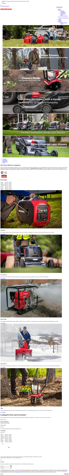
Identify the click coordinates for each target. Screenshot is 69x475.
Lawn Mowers (5, 159)
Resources (60, 21)
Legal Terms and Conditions (5, 449)
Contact (62, 23)
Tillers (62, 14)
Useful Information (64, 22)
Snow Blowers (5, 161)
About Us (60, 20)
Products (59, 10)
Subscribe (2, 430)
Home (59, 9)
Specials (59, 19)
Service (59, 18)
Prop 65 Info (2, 453)
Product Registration (64, 15)
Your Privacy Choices (4, 447)
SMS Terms (2, 451)
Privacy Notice (2, 445)
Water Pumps (5, 160)
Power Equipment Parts (65, 17)
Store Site (4, 3)
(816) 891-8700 (6, 2)
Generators (62, 11)
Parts (59, 16)
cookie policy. (44, 456)
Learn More (2, 234)
